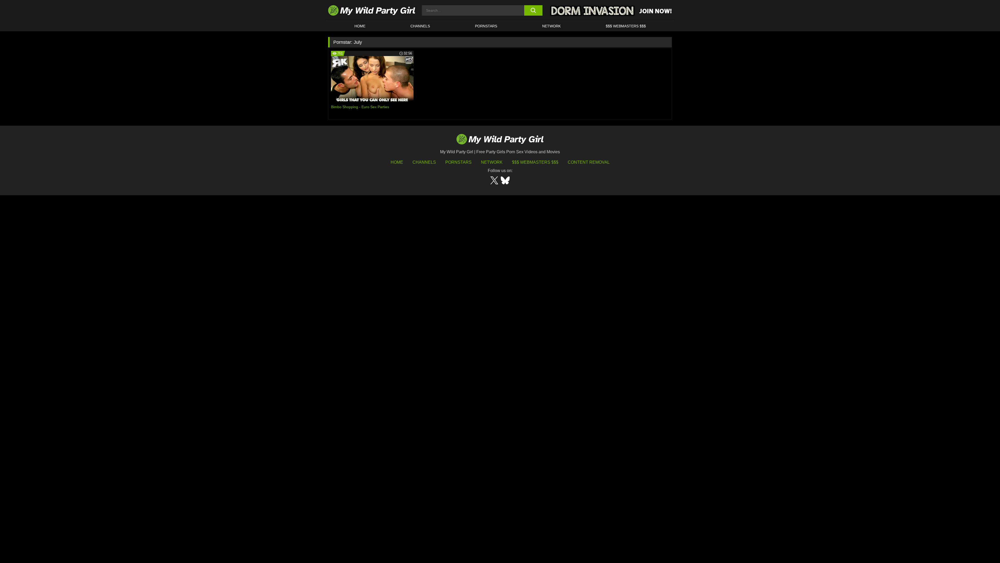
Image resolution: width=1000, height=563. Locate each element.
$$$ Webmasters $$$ (535, 162)
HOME (359, 26)
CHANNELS (420, 26)
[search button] (533, 10)
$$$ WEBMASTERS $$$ (626, 26)
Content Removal (589, 162)
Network (551, 26)
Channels (424, 162)
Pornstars (486, 26)
